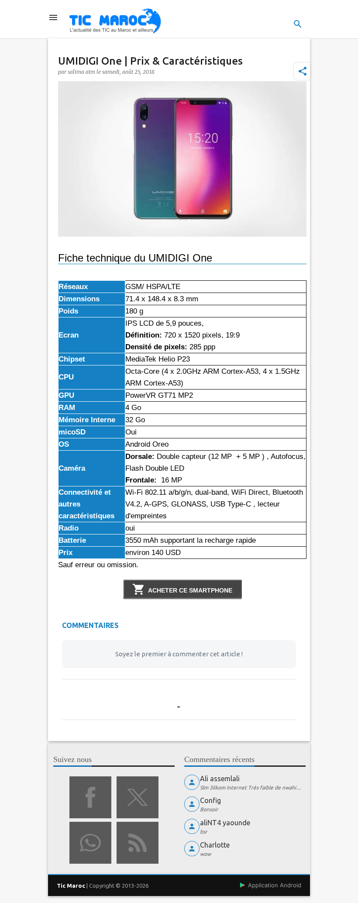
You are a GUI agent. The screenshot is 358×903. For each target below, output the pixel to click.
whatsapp (90, 843)
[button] (302, 71)
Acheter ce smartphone (190, 590)
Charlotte (215, 845)
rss (137, 843)
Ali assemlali (220, 778)
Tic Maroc (71, 885)
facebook (90, 797)
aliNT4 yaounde (225, 823)
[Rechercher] (298, 24)
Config (210, 800)
